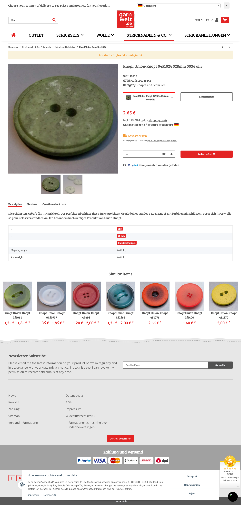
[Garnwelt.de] (126, 19)
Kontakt (13, 402)
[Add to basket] (11, 62)
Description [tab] (15, 204)
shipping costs (158, 120)
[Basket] (226, 20)
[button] (217, 20)
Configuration (192, 484)
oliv (120, 228)
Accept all (192, 476)
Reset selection (206, 96)
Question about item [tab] (54, 204)
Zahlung (14, 409)
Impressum (73, 409)
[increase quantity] (171, 154)
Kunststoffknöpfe (127, 242)
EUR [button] (197, 20)
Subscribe (220, 365)
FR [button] (207, 20)
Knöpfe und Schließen (151, 85)
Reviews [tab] (32, 204)
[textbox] (178, 5)
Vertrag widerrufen (120, 438)
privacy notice (58, 367)
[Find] (54, 20)
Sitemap (14, 416)
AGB (69, 402)
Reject (192, 493)
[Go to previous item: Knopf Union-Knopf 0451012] (222, 47)
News (12, 395)
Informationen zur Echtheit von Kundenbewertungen (87, 425)
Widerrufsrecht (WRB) (80, 416)
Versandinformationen (24, 423)
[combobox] (179, 5)
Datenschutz (74, 395)
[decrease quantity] (127, 154)
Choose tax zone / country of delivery (148, 125)
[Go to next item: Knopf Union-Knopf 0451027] (229, 47)
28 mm (121, 235)
